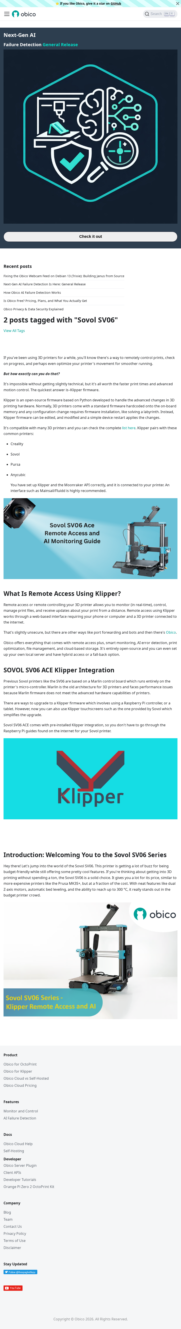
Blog (7, 1212)
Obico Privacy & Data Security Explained (34, 309)
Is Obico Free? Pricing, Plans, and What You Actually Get (45, 301)
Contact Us (13, 1226)
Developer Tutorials (20, 1179)
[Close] (177, 3)
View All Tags (14, 330)
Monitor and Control (21, 1111)
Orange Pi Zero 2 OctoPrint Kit (29, 1186)
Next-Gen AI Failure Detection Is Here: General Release (45, 284)
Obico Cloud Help (18, 1143)
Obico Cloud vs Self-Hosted (26, 1078)
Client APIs (12, 1172)
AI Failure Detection (20, 1118)
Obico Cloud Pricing (20, 1085)
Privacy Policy (15, 1233)
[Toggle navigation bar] (7, 14)
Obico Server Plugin (20, 1165)
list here (129, 427)
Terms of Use (15, 1240)
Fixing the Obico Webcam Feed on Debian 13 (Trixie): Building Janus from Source (64, 276)
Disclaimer (12, 1247)
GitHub (116, 3)
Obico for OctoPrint (20, 1064)
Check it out (90, 236)
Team (8, 1219)
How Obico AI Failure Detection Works (32, 292)
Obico (171, 632)
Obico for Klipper (18, 1071)
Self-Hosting (14, 1150)
